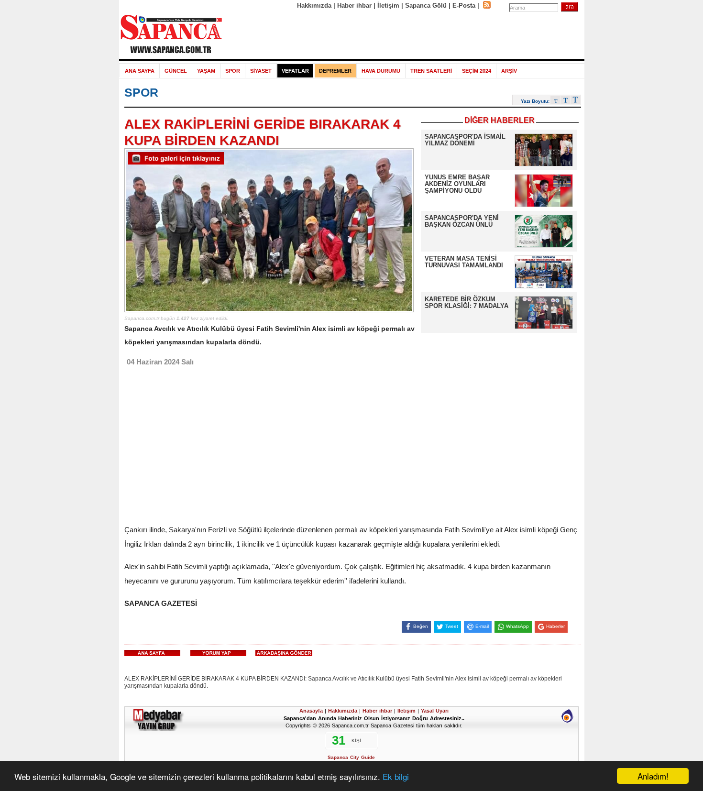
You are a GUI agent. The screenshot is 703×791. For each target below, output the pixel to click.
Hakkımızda (314, 5)
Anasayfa (311, 711)
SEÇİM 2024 (476, 71)
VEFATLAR (295, 71)
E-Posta (463, 5)
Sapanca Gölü (426, 5)
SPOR (232, 71)
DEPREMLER (335, 71)
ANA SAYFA (139, 71)
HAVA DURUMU (381, 71)
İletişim (388, 5)
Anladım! (653, 776)
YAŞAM (206, 71)
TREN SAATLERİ (431, 71)
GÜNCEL (176, 71)
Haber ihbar (354, 5)
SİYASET (261, 71)
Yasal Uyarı (435, 711)
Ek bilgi (396, 776)
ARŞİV (509, 71)
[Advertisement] (404, 34)
